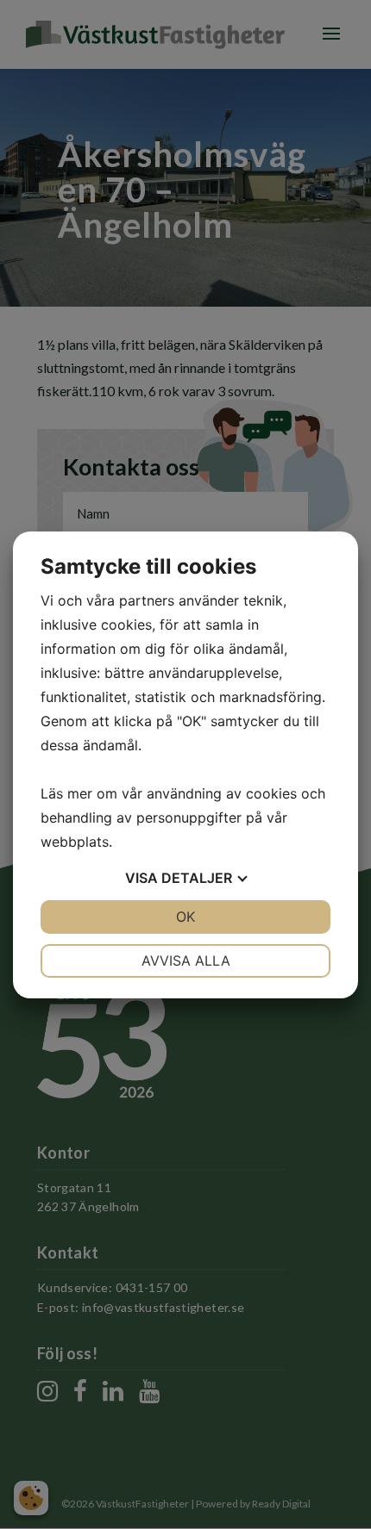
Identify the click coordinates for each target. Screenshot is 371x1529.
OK (185, 916)
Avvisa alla (185, 960)
